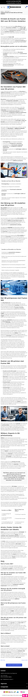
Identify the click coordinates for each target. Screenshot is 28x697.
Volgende (23, 660)
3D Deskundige (9, 695)
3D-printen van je (7, 339)
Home (2, 11)
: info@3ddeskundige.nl (7, 679)
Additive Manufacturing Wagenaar (9, 673)
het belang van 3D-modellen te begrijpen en (13, 272)
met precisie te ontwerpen (7, 104)
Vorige (3, 660)
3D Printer (7, 11)
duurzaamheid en (21, 260)
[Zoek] (4, 7)
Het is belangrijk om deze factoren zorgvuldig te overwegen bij (12, 428)
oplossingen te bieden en (12, 490)
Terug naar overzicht (14, 665)
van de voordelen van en (13, 128)
